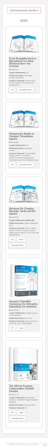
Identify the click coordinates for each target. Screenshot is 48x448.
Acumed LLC (23, 443)
